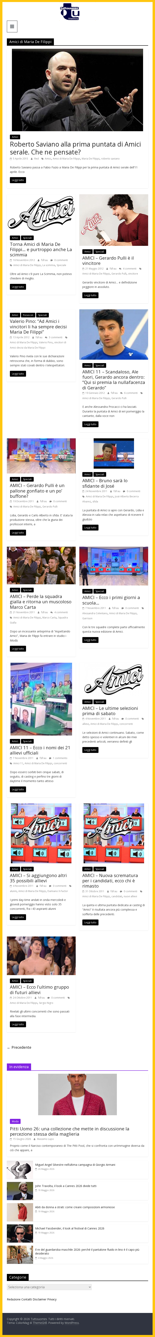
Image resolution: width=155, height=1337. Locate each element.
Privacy (52, 1299)
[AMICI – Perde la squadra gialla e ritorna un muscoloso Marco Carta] (41, 549)
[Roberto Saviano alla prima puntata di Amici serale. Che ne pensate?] (77, 51)
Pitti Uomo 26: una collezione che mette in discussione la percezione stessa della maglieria (69, 1131)
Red (36, 158)
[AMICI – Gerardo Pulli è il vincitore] (113, 196)
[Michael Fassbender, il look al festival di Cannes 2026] (20, 1226)
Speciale (61, 265)
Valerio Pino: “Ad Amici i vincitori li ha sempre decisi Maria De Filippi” (38, 326)
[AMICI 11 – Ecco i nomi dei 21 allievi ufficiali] (41, 665)
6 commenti (131, 393)
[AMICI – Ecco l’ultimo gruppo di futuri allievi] (41, 939)
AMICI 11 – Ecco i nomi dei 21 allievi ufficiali (40, 750)
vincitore (133, 273)
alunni (13, 891)
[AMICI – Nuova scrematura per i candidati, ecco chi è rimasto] (114, 806)
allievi (85, 724)
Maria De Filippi (90, 158)
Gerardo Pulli (119, 273)
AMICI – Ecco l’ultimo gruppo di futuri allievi (39, 989)
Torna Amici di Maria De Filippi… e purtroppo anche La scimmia (41, 249)
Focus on (28, 315)
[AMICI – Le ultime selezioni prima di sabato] (114, 665)
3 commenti (55, 337)
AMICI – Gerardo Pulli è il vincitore (108, 260)
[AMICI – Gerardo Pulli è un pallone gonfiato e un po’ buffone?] (41, 441)
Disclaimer (39, 1299)
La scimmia (48, 265)
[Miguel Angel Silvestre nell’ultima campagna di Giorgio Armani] (20, 1163)
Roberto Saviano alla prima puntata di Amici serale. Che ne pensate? (75, 148)
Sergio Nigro (46, 1003)
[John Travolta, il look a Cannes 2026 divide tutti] (20, 1184)
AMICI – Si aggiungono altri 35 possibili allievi (38, 878)
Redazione (14, 1299)
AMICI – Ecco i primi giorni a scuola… (111, 600)
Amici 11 (18, 763)
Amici (15, 137)
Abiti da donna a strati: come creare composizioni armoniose (75, 1207)
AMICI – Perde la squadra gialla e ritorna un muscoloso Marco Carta (40, 601)
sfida (95, 501)
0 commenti (61, 260)
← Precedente (19, 1047)
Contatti (26, 1299)
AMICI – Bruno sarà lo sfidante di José (105, 483)
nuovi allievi (130, 896)
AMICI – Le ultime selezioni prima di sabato (110, 710)
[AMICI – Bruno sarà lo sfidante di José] (114, 441)
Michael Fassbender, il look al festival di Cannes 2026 (69, 1228)
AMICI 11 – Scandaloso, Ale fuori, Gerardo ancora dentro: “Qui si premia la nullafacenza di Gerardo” (113, 380)
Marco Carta (49, 617)
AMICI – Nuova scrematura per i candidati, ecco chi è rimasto (110, 880)
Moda (15, 1121)
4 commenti (129, 268)
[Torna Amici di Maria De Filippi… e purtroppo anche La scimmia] (41, 196)
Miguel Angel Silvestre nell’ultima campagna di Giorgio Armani (75, 1165)
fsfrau (44, 260)
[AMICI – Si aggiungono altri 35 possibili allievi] (41, 806)
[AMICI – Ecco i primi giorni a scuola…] (113, 549)
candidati (116, 896)
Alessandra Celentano (95, 613)
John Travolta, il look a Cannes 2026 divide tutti (65, 1186)
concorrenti (60, 763)
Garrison (87, 618)
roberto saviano (110, 158)
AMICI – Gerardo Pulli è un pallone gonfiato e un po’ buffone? (37, 490)
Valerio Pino (46, 342)
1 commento (59, 758)
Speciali (27, 238)
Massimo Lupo (45, 1139)
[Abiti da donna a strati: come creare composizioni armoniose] (20, 1205)
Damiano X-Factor (57, 891)
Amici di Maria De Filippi (66, 158)
